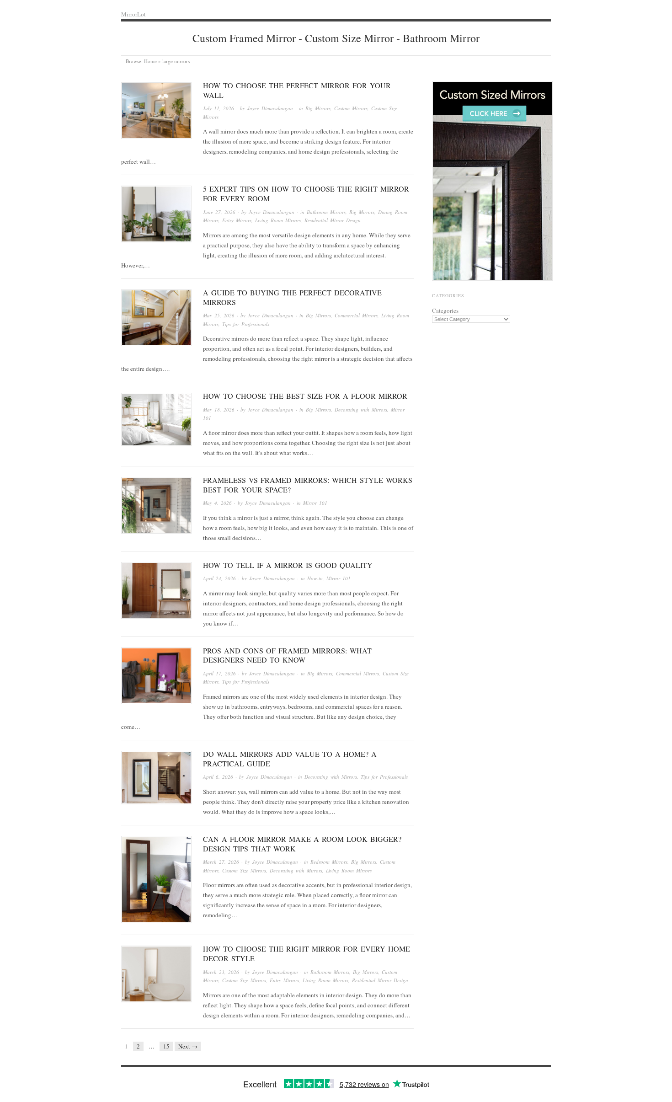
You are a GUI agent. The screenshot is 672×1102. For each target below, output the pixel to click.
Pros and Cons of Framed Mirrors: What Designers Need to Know (287, 655)
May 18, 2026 (219, 409)
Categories (445, 310)
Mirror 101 (315, 502)
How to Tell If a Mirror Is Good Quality (288, 565)
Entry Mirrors (236, 220)
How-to (315, 578)
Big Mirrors (318, 108)
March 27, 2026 (221, 861)
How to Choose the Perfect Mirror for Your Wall (297, 90)
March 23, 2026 (221, 971)
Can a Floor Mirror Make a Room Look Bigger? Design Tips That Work (302, 843)
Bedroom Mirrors (328, 861)
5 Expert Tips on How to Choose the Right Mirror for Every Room (306, 193)
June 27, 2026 (219, 212)
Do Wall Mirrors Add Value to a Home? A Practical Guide (290, 758)
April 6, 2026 (218, 776)
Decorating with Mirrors (361, 409)
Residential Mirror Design (332, 220)
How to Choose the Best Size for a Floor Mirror (305, 396)
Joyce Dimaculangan (270, 108)
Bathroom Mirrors (326, 212)
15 (166, 1046)
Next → (187, 1046)
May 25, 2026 (219, 315)
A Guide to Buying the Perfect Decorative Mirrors (292, 297)
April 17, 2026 (219, 673)
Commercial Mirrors (356, 315)
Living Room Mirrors (278, 220)
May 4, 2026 (217, 502)
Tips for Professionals (245, 324)
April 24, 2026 (219, 578)
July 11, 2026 (218, 108)
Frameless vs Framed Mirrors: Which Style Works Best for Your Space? (307, 484)
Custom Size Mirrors (244, 870)
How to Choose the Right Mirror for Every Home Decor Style (306, 953)
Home (150, 61)
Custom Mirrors (351, 108)
